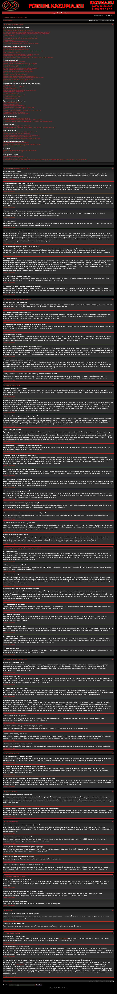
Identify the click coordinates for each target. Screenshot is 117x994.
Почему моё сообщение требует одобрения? (18, 79)
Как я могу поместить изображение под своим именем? (21, 54)
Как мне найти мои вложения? (13, 152)
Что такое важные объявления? (13, 92)
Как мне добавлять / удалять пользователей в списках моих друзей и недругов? (29, 127)
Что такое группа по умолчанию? (14, 112)
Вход (66, 13)
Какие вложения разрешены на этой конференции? (20, 150)
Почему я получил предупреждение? (15, 74)
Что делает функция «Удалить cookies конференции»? (21, 43)
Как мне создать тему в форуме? (14, 62)
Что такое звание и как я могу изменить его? (17, 56)
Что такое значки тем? (10, 98)
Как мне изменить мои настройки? (14, 48)
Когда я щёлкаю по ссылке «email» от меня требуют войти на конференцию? (28, 57)
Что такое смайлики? (10, 88)
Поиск (62, 13)
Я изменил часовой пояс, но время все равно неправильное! (23, 51)
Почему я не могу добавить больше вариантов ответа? (21, 68)
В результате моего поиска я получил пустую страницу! (21, 135)
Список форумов (7, 20)
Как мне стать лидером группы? (13, 109)
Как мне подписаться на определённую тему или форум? (22, 144)
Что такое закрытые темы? (12, 96)
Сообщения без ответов (10, 17)
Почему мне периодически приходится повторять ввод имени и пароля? (27, 32)
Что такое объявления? (11, 93)
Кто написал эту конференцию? (13, 156)
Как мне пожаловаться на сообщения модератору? (20, 76)
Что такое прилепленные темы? (14, 95)
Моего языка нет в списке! (11, 52)
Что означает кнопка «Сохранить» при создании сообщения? (23, 78)
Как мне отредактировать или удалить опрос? (18, 70)
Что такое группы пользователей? (14, 106)
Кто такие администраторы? (12, 102)
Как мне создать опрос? (11, 66)
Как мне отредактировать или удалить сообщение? (20, 63)
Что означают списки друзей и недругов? (16, 126)
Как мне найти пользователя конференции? (17, 136)
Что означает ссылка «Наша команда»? (16, 114)
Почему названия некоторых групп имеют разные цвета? (22, 110)
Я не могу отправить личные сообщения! (16, 118)
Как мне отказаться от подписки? (14, 146)
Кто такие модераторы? (11, 104)
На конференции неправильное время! (16, 49)
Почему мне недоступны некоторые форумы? (18, 71)
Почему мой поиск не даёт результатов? (16, 133)
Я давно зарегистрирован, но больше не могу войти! (20, 38)
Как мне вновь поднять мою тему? (14, 81)
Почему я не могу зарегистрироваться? (16, 42)
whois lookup (20, 964)
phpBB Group (63, 938)
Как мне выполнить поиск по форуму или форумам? (20, 132)
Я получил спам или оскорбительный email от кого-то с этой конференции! (27, 121)
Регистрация (52, 13)
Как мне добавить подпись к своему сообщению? (19, 65)
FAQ (58, 13)
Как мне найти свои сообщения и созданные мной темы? (22, 138)
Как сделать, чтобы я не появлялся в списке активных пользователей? (26, 34)
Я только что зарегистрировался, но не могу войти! (20, 37)
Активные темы (22, 17)
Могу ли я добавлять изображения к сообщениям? (19, 90)
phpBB (57, 987)
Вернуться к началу (9, 179)
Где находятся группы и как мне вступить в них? (19, 107)
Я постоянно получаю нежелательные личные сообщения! (22, 120)
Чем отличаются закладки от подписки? (16, 143)
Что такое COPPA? (9, 40)
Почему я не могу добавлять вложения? (16, 73)
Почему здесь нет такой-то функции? (15, 158)
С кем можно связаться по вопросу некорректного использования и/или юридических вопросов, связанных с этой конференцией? (45, 159)
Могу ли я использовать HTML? (13, 87)
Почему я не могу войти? (11, 29)
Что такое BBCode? (9, 85)
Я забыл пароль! (8, 35)
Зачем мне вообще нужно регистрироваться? (18, 30)
